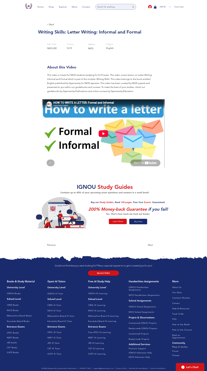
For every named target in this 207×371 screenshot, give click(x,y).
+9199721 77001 (85, 368)
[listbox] (165, 7)
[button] (51, 6)
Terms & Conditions (158, 368)
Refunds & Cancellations (138, 368)
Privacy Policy (121, 368)
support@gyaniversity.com (103, 368)
